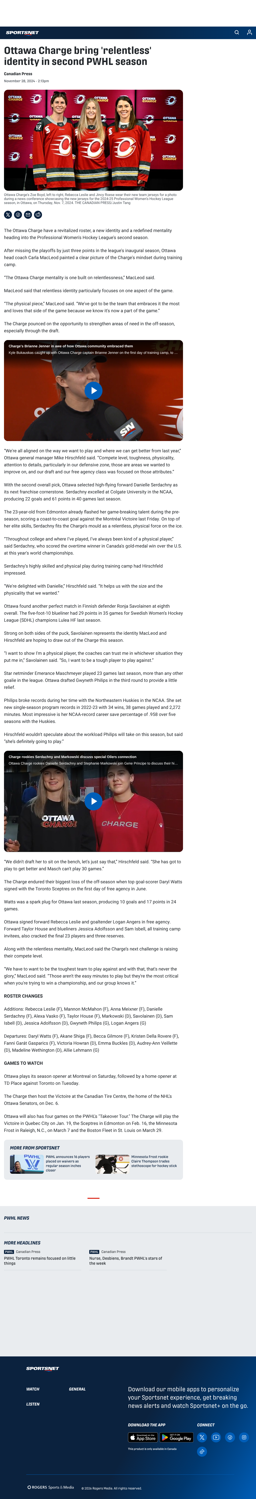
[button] (236, 33)
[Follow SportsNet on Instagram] (244, 1437)
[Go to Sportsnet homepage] (22, 33)
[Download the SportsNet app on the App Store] (143, 1437)
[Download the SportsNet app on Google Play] (177, 1437)
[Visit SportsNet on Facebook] (230, 1437)
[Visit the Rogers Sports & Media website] (51, 1487)
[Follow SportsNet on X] (202, 1437)
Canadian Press (18, 73)
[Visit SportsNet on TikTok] (202, 1451)
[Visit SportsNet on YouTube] (216, 1437)
